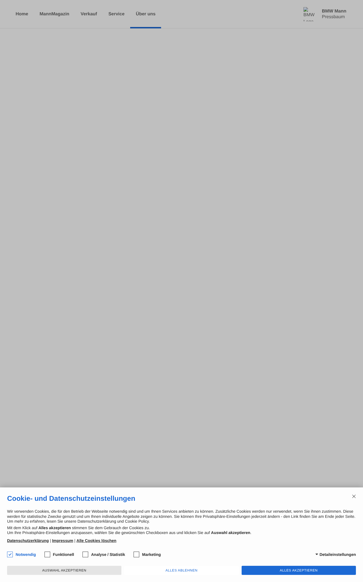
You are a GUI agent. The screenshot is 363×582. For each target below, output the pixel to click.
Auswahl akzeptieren (64, 570)
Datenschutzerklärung (28, 540)
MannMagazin (54, 14)
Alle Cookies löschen (97, 540)
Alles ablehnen (181, 570)
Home (22, 14)
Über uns (145, 14)
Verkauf (89, 14)
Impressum (62, 540)
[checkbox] (10, 554)
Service (116, 14)
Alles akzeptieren (299, 570)
